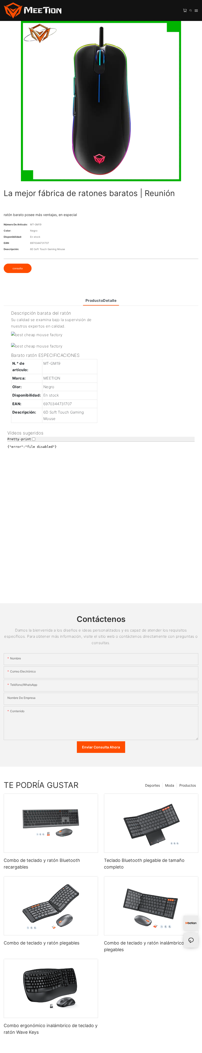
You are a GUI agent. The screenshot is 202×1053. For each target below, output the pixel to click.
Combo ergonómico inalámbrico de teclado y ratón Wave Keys (51, 1029)
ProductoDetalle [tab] (101, 300)
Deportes (152, 785)
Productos (187, 785)
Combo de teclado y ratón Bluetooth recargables (42, 864)
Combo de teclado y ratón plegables (41, 942)
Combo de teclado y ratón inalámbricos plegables (145, 946)
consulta (18, 268)
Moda (169, 785)
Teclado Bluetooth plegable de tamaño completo (144, 864)
